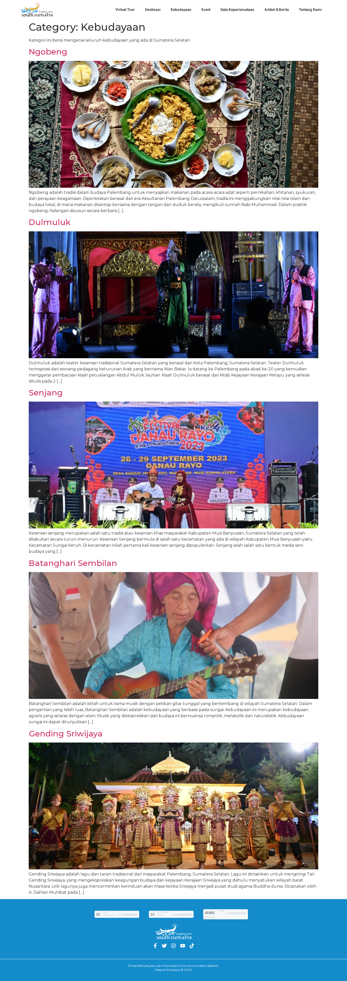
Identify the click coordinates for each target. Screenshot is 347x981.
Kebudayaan (181, 10)
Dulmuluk (50, 222)
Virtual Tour (125, 10)
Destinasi (153, 10)
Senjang (46, 393)
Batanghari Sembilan (73, 563)
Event (205, 10)
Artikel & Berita (276, 10)
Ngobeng (48, 52)
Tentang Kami (310, 10)
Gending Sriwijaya (66, 733)
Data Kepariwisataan (237, 10)
